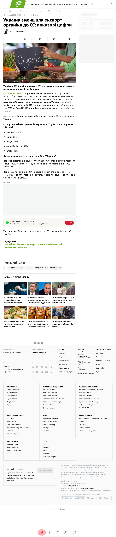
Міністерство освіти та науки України (93, 418)
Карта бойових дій (50, 393)
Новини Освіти (85, 415)
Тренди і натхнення (14, 451)
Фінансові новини (14, 425)
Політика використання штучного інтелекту (84, 356)
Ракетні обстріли (49, 390)
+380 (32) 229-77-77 (74, 486)
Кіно (45, 415)
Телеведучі (63, 364)
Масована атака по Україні (53, 402)
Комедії (45, 428)
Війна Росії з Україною (53, 387)
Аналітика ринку (13, 444)
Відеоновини (12, 399)
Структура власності (103, 360)
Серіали (46, 431)
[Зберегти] (69, 39)
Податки (10, 431)
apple (79, 498)
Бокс (44, 444)
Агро (5, 11)
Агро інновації (48, 4)
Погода (9, 405)
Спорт (45, 441)
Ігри (97, 372)
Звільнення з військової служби (91, 390)
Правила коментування (86, 373)
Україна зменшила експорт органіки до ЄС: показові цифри (41, 11)
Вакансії (99, 357)
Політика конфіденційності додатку (84, 363)
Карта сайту (100, 368)
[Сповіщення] (111, 4)
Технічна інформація (103, 349)
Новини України (13, 393)
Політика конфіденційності (84, 350)
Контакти (99, 353)
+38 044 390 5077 (39, 353)
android (67, 498)
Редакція (62, 353)
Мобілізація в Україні (88, 387)
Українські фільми (50, 422)
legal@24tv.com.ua (87, 488)
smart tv (92, 498)
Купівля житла (12, 448)
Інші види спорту (49, 457)
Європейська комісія (13, 93)
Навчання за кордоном (87, 431)
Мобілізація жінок (85, 396)
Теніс (45, 451)
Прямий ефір (12, 396)
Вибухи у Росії (48, 405)
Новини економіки (15, 415)
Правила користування (67, 372)
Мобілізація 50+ (85, 393)
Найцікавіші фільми (50, 418)
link (33, 367)
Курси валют (11, 422)
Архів (98, 364)
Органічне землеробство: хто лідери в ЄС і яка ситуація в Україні (38, 117)
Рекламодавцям (64, 368)
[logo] (18, 4)
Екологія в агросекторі (68, 4)
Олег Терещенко (17, 31)
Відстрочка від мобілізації (88, 402)
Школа (81, 422)
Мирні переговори (50, 396)
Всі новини (12, 387)
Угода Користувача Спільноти (84, 368)
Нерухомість (12, 441)
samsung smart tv (105, 498)
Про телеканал (64, 360)
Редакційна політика (66, 357)
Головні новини (13, 390)
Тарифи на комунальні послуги (18, 428)
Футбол (45, 448)
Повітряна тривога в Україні (53, 399)
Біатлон (46, 454)
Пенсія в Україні (13, 434)
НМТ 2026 (82, 425)
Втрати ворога (48, 408)
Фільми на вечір (49, 425)
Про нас (62, 349)
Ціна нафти (11, 418)
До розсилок (45, 470)
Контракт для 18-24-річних (89, 399)
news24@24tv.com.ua (12, 353)
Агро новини (33, 4)
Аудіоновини (12, 402)
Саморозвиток (84, 428)
